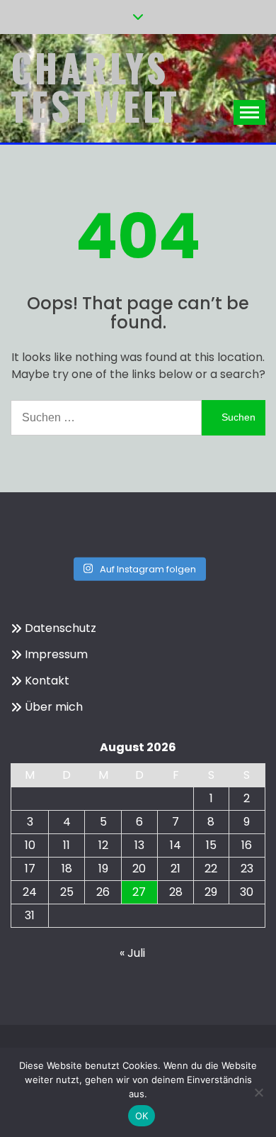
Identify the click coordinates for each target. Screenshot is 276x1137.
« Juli (132, 953)
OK (142, 1115)
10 (30, 845)
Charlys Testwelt (95, 86)
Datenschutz (60, 628)
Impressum (56, 654)
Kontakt (47, 680)
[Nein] (258, 1092)
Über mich (54, 707)
